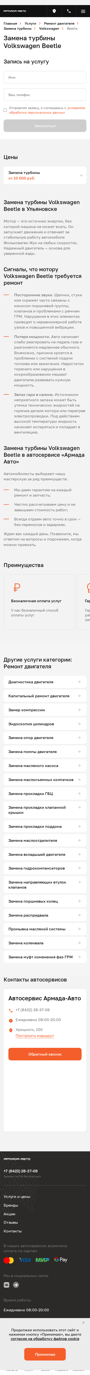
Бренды (11, 1205)
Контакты (13, 1231)
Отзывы (11, 1222)
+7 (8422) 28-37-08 (33, 1009)
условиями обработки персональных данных (47, 110)
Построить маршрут (35, 1035)
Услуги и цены (17, 1196)
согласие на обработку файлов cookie (45, 1338)
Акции (9, 1213)
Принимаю (45, 1354)
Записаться (45, 125)
